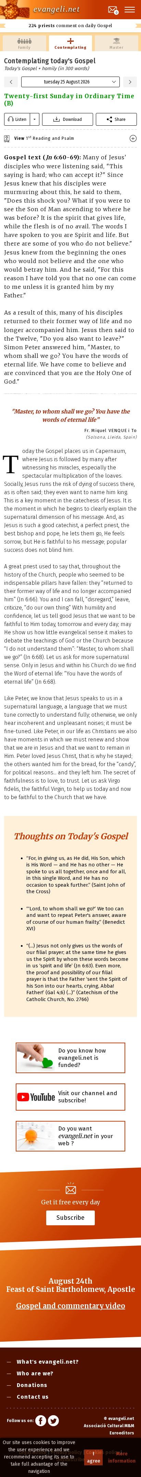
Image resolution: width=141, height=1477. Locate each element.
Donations (32, 1385)
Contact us (33, 1397)
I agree (93, 1457)
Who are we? (35, 1373)
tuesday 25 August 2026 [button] (67, 82)
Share (120, 119)
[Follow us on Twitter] (53, 1421)
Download (72, 119)
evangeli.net (57, 8)
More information (122, 1457)
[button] (130, 9)
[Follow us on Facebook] (40, 1421)
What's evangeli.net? (48, 1362)
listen (20, 119)
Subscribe (70, 1217)
